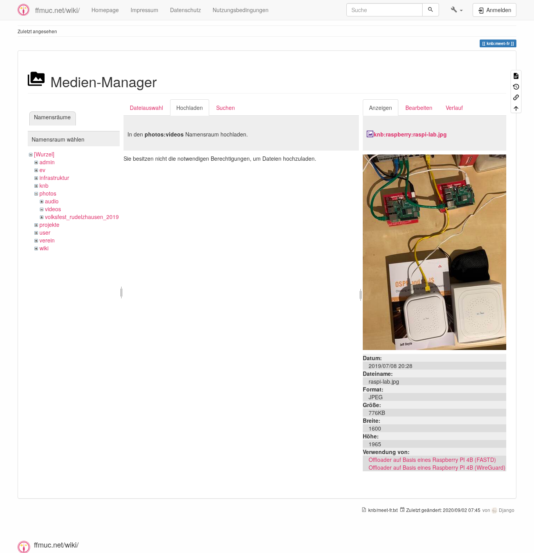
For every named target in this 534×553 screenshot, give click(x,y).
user (44, 232)
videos (53, 209)
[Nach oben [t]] (516, 107)
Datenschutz (185, 10)
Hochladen (189, 107)
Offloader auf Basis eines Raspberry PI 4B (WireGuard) (437, 467)
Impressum (144, 10)
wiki (43, 248)
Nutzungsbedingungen (241, 10)
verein (47, 240)
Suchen (225, 107)
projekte (49, 224)
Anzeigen (380, 107)
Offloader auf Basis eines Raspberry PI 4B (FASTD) (432, 459)
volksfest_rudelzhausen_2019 (82, 217)
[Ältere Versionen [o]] (516, 86)
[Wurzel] (44, 154)
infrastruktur (54, 177)
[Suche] (430, 9)
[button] (457, 10)
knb (43, 185)
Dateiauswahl (146, 107)
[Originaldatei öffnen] (434, 251)
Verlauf (454, 107)
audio (52, 201)
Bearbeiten (418, 107)
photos (47, 193)
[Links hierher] (516, 97)
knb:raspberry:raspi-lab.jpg (410, 134)
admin (47, 162)
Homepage (105, 10)
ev (42, 170)
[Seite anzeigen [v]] (516, 75)
